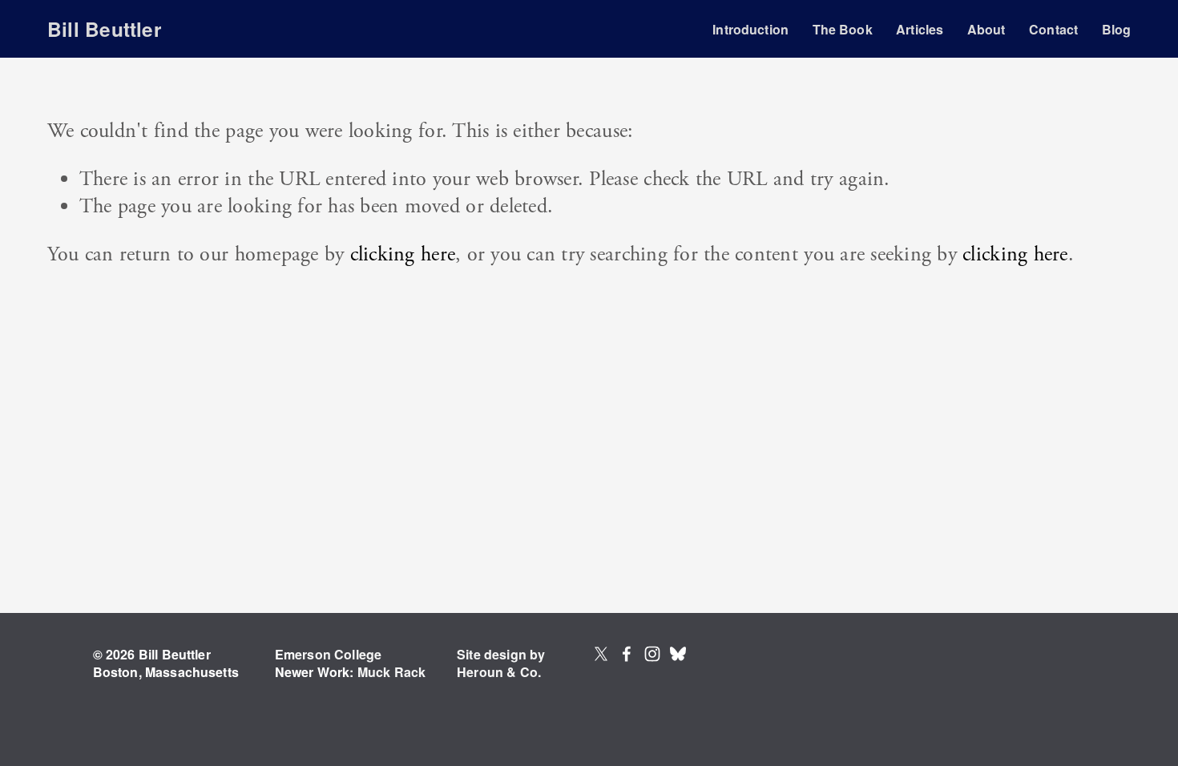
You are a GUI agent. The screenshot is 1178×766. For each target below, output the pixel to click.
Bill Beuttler (104, 28)
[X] (601, 654)
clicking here (402, 254)
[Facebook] (627, 654)
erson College (338, 654)
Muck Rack (391, 672)
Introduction (750, 29)
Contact (1053, 29)
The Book (843, 29)
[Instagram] (652, 654)
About (986, 29)
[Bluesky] (678, 654)
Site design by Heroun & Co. (501, 663)
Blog (1117, 29)
